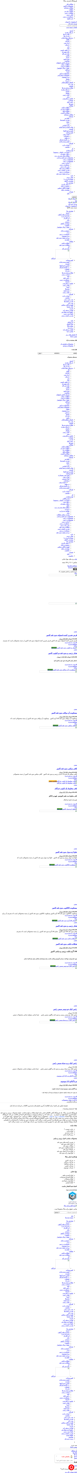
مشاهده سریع (72, 644)
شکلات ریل (65, 450)
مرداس (67, 412)
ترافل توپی (66, 502)
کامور (51, 1116)
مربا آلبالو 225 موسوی (68, 1081)
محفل (67, 409)
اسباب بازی (65, 145)
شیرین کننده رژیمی (63, 170)
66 (68, 370)
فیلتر (39, 353)
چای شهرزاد (65, 52)
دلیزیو (71, 439)
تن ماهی (66, 138)
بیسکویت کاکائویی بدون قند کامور (64, 908)
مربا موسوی (65, 77)
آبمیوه (71, 30)
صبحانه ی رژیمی (64, 172)
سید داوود (66, 59)
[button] (71, 642)
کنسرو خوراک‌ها (68, 131)
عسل (67, 122)
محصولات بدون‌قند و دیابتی (65, 157)
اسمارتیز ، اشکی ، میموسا (61, 152)
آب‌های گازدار (65, 184)
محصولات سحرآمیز (63, 75)
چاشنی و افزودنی (67, 98)
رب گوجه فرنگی (64, 140)
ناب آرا (67, 80)
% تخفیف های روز (71, 334)
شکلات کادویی (64, 113)
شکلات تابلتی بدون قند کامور (66, 944)
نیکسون (67, 225)
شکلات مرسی (65, 66)
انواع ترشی (62, 482)
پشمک (67, 93)
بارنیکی (67, 45)
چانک (67, 505)
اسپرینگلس (66, 498)
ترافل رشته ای (64, 154)
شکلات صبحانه (68, 114)
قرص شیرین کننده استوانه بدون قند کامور (61, 635)
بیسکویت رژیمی (64, 165)
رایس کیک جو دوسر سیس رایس (65, 1009)
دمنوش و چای (65, 186)
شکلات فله (66, 111)
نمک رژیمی (69, 177)
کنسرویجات (69, 132)
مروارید (67, 509)
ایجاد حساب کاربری (71, 1472)
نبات (72, 175)
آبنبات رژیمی (65, 163)
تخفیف (71, 86)
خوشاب (70, 100)
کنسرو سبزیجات (64, 141)
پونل (68, 48)
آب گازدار (66, 218)
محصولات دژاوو (64, 73)
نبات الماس (65, 125)
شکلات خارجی (64, 109)
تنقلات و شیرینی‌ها (67, 88)
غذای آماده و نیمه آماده (66, 127)
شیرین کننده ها (64, 120)
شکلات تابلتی (65, 107)
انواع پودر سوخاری (63, 475)
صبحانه (71, 116)
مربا (68, 123)
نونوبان (71, 191)
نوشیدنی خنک (65, 190)
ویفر (68, 97)
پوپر (68, 46)
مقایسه (71, 1437)
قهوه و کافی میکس (63, 188)
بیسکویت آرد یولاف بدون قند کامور (64, 713)
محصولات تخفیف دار (66, 344)
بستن (75, 631)
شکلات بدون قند (64, 168)
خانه (75, 559)
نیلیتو (67, 418)
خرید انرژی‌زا (65, 216)
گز (72, 149)
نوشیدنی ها (69, 183)
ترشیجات (66, 136)
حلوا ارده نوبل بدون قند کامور (66, 852)
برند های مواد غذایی (67, 38)
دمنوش (67, 222)
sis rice (67, 41)
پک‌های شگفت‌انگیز (67, 82)
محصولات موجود (68, 346)
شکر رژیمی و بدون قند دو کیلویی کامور (62, 653)
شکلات (71, 106)
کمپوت (71, 129)
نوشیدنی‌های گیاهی (63, 214)
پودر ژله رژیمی (64, 166)
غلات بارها (66, 34)
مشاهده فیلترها (72, 566)
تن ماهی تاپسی (64, 50)
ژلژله (67, 57)
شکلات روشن (65, 64)
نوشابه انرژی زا (68, 179)
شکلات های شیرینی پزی (61, 156)
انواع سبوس (65, 479)
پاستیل (67, 91)
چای (68, 220)
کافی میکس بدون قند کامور (67, 769)
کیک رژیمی (66, 95)
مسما (67, 79)
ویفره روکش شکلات (63, 514)
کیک (68, 193)
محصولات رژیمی (68, 159)
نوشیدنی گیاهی (68, 181)
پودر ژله (70, 84)
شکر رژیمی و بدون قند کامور (66, 926)
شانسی (67, 147)
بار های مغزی (69, 32)
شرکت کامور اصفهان (62, 63)
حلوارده (67, 118)
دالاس (67, 55)
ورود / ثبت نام (69, 1439)
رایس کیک (70, 102)
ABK (67, 39)
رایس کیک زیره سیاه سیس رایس (64, 1063)
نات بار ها (66, 36)
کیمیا (67, 71)
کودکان (71, 143)
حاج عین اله (65, 54)
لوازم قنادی (69, 150)
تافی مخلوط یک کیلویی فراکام (66, 788)
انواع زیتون (66, 134)
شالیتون (67, 61)
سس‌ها (71, 104)
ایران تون (66, 43)
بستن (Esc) (73, 336)
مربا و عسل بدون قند (62, 174)
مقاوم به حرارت (64, 511)
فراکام (67, 70)
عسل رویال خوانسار (63, 68)
